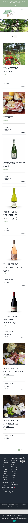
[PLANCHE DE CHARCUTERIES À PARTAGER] (14, 354)
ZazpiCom (9, 506)
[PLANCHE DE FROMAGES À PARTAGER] (14, 406)
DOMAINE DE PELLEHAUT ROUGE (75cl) (10, 319)
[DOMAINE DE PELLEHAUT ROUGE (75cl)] (14, 302)
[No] (26, 518)
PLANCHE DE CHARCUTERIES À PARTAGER (13, 371)
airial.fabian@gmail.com (15, 2)
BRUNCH (8, 117)
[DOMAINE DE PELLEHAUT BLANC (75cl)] (14, 198)
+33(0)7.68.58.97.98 (7, 487)
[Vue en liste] (15, 36)
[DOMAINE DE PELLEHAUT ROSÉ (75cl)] (14, 250)
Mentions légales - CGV (17, 506)
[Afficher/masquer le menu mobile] (25, 9)
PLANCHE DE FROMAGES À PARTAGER (10, 423)
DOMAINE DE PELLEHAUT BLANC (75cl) (10, 215)
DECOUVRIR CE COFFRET (7, 84)
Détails (23, 86)
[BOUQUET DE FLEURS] (14, 54)
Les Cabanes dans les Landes (17, 504)
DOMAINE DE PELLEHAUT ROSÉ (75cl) (13, 267)
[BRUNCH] (14, 103)
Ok (14, 520)
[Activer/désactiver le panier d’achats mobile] (22, 9)
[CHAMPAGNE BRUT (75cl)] (14, 149)
